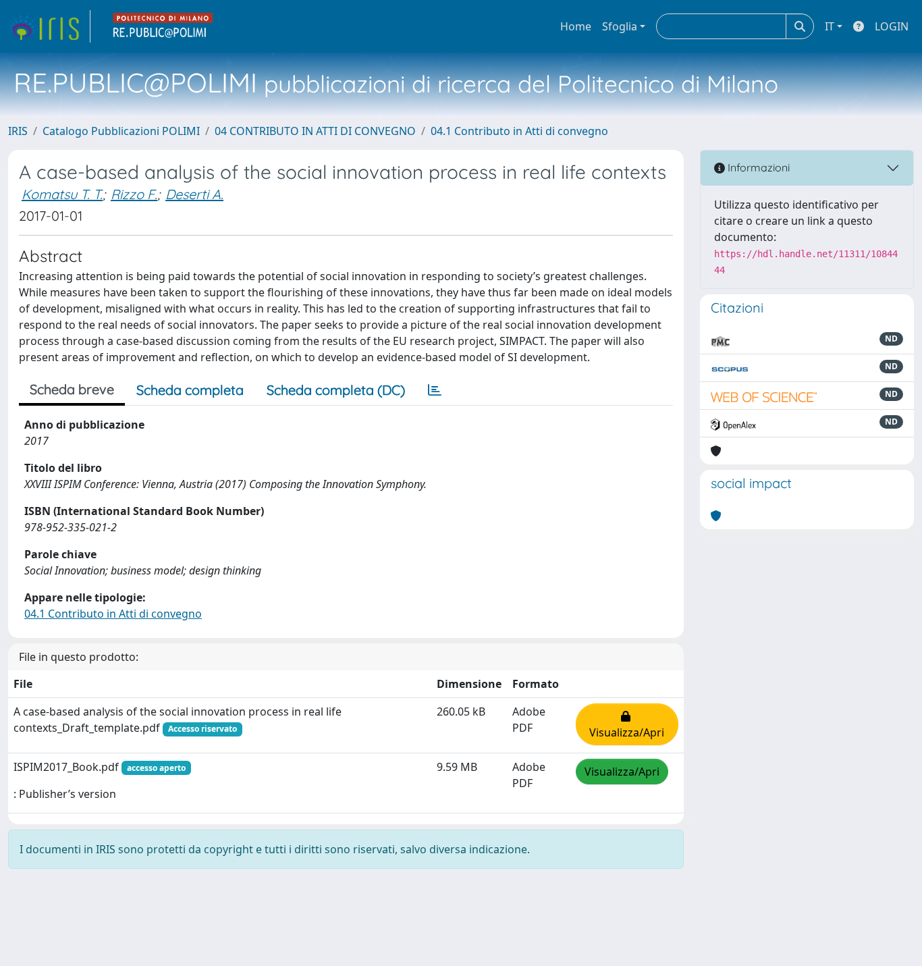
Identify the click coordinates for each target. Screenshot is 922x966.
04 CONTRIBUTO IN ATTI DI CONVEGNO (315, 131)
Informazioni (757, 167)
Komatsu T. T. (62, 194)
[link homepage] (49, 26)
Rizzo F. (134, 194)
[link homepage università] (163, 26)
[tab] (434, 390)
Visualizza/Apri (626, 724)
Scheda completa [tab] (190, 389)
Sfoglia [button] (619, 26)
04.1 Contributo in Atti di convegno (519, 131)
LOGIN (892, 26)
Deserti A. (194, 194)
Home (575, 26)
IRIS (18, 131)
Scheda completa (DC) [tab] (336, 389)
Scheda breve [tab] (72, 389)
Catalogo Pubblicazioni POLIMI (121, 131)
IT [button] (829, 26)
